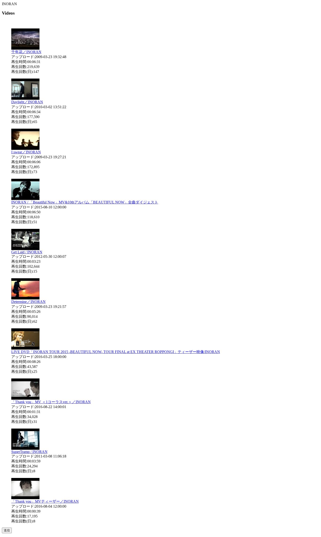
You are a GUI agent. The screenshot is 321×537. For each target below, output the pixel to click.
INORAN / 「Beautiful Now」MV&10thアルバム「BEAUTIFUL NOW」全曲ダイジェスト (84, 202)
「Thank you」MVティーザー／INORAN (45, 501)
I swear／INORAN (26, 152)
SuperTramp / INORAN (29, 452)
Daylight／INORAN (27, 102)
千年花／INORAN (26, 52)
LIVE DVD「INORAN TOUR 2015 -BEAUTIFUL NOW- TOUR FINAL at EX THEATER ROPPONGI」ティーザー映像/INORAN (115, 352)
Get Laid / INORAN (26, 252)
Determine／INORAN (28, 302)
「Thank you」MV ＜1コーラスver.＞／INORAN (51, 402)
